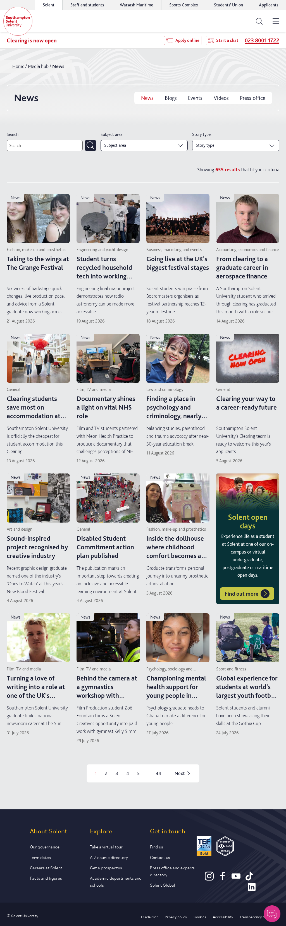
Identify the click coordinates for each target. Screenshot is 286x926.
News (147, 98)
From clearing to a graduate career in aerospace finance (242, 267)
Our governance (44, 846)
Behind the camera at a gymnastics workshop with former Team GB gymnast (107, 695)
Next (180, 773)
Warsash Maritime (136, 5)
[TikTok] (249, 878)
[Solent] (17, 21)
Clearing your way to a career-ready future (246, 403)
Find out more (241, 593)
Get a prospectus (106, 867)
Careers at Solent (46, 867)
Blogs (171, 98)
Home (18, 66)
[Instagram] (209, 878)
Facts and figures (46, 877)
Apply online (187, 40)
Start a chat (227, 40)
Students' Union (228, 5)
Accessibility (223, 916)
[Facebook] (222, 878)
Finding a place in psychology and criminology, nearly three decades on (173, 412)
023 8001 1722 (262, 40)
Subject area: (112, 134)
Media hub (38, 66)
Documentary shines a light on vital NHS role (106, 407)
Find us (156, 846)
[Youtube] (236, 878)
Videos (221, 98)
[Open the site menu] (276, 21)
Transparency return (256, 916)
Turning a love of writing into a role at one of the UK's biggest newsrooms (36, 691)
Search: (13, 134)
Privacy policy (176, 916)
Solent (48, 5)
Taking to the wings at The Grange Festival (38, 263)
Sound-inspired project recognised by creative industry (37, 547)
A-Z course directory (109, 857)
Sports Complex (183, 5)
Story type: (201, 134)
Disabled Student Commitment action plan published (105, 547)
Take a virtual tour (106, 846)
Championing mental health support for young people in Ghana (176, 691)
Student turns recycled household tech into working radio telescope (104, 272)
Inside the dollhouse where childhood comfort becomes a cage (175, 551)
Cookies (200, 916)
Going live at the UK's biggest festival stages (177, 263)
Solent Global (162, 884)
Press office (252, 98)
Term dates (40, 857)
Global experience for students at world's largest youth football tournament (247, 691)
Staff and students (87, 5)
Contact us (160, 857)
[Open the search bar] (259, 21)
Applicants (268, 5)
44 (158, 773)
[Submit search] (90, 145)
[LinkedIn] (251, 889)
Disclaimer (149, 916)
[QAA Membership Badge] (225, 847)
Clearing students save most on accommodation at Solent (33, 412)
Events (195, 98)
